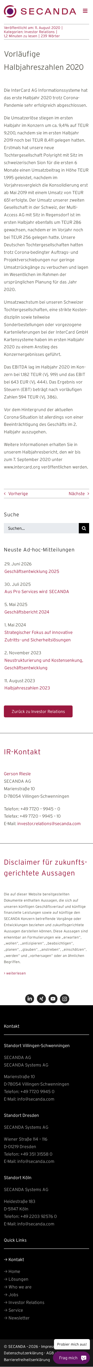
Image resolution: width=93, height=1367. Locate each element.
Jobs (11, 1294)
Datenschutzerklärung (23, 1353)
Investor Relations (39, 32)
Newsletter (17, 1317)
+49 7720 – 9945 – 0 (40, 808)
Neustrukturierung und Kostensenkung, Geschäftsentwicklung (43, 664)
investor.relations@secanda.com (49, 823)
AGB (50, 1353)
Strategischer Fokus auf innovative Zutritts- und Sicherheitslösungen (38, 636)
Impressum (50, 1346)
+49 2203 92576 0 (38, 1216)
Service (13, 1310)
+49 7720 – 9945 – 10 (40, 816)
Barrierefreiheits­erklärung (27, 1359)
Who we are (18, 1286)
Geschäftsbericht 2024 (26, 611)
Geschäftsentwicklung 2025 (31, 571)
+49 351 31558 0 (36, 1153)
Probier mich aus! (72, 1344)
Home (12, 1271)
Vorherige (18, 493)
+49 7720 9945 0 (37, 1091)
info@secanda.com (35, 1098)
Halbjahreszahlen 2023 (27, 687)
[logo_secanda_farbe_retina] (40, 7)
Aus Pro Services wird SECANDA (36, 591)
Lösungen (16, 1279)
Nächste (77, 493)
